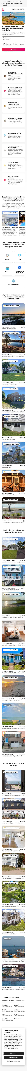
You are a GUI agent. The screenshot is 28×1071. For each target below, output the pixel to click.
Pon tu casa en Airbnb (18, 9)
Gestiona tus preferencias (13, 1061)
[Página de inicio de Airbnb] (3, 9)
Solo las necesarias (13, 1057)
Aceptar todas (13, 1053)
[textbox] (7, 45)
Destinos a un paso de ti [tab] (8, 1000)
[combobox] (13, 39)
